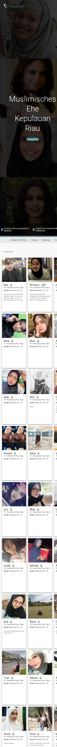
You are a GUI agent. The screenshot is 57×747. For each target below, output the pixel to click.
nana (33, 453)
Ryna (33, 621)
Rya (6, 285)
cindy (7, 565)
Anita (7, 734)
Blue (32, 341)
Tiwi (6, 677)
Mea (32, 509)
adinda (34, 565)
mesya (8, 453)
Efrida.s (35, 285)
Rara (6, 341)
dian (6, 397)
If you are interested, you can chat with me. (14, 632)
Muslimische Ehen (19, 240)
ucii (6, 509)
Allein (32, 407)
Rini (32, 397)
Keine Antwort (9, 743)
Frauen (35, 240)
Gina (32, 734)
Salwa (33, 677)
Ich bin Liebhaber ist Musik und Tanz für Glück (39, 744)
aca (6, 621)
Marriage (46, 240)
